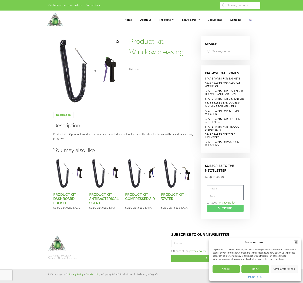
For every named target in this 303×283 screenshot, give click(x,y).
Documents (215, 19)
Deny (255, 269)
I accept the (190, 251)
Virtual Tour (93, 5)
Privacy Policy (255, 277)
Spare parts (189, 19)
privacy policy (227, 202)
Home (128, 19)
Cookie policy (93, 274)
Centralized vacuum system (65, 5)
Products (165, 19)
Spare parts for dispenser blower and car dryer (224, 92)
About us (145, 19)
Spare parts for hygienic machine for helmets (223, 105)
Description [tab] (63, 114)
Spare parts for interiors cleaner (223, 113)
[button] (296, 242)
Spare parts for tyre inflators (220, 136)
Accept (226, 269)
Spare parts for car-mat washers (222, 85)
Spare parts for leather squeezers (222, 120)
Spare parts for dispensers (224, 98)
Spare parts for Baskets (222, 78)
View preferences (284, 269)
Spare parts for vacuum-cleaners (223, 144)
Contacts (235, 19)
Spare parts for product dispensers (223, 128)
